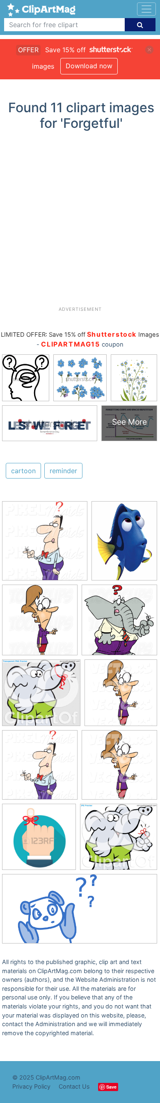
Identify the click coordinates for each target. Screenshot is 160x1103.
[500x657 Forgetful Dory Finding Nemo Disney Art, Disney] (124, 544)
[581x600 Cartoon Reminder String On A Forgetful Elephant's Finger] (119, 623)
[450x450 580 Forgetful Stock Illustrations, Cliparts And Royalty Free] (38, 840)
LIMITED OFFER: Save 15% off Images (80, 334)
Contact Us (74, 1086)
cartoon (23, 471)
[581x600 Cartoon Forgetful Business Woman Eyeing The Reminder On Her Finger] (39, 623)
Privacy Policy (31, 1086)
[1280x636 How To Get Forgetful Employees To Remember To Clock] (79, 912)
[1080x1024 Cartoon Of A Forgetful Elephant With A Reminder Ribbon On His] (41, 696)
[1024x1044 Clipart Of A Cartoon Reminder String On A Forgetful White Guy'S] (44, 545)
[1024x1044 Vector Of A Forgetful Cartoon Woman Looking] (121, 696)
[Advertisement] (80, 221)
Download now (89, 66)
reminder (63, 471)
